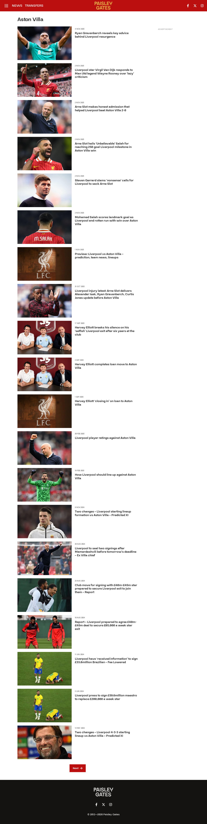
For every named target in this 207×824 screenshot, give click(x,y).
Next (76, 768)
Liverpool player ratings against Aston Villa (105, 438)
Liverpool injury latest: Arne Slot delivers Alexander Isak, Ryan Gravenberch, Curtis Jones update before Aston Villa (104, 294)
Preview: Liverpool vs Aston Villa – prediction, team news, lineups (99, 256)
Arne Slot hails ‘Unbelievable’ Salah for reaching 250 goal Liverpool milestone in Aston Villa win (103, 147)
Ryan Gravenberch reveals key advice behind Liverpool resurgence (102, 35)
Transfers (34, 5)
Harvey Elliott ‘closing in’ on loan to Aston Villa (103, 403)
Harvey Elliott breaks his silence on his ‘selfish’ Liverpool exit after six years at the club (104, 331)
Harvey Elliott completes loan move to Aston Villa (106, 366)
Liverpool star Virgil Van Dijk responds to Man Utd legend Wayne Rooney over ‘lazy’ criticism (104, 73)
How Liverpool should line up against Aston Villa (105, 476)
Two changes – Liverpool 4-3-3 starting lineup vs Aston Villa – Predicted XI (102, 734)
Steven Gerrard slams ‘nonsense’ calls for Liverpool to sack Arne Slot (104, 182)
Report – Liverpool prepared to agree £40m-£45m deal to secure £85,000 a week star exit (105, 625)
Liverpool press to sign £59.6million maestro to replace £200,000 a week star (106, 697)
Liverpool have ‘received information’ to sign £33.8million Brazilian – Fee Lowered (106, 660)
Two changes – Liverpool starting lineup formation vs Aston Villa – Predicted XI (103, 513)
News (17, 5)
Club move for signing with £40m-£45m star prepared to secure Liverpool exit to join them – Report (106, 588)
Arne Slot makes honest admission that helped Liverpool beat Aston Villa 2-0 (102, 108)
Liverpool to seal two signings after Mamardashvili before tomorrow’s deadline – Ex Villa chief (105, 551)
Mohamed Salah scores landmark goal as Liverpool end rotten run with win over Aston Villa (106, 220)
